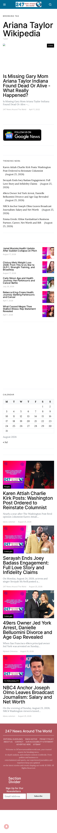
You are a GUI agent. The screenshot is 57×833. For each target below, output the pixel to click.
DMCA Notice (31, 739)
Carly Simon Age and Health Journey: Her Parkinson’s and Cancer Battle (19, 280)
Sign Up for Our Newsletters (14, 790)
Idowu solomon (9, 522)
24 (6, 425)
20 (28, 421)
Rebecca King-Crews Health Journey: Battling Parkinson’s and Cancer (19, 294)
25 (14, 425)
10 (7, 416)
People (7, 487)
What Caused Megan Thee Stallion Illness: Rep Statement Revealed (19, 309)
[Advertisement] (28, 355)
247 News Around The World (14, 109)
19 (21, 421)
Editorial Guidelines (13, 739)
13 (28, 416)
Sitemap (37, 744)
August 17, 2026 (9, 254)
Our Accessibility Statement (39, 742)
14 (35, 416)
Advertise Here (23, 744)
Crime (50, 45)
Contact (19, 742)
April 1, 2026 (8, 315)
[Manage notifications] (6, 826)
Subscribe (38, 796)
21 (35, 421)
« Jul (5, 442)
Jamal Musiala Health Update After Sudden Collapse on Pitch (20, 249)
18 (14, 421)
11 (14, 416)
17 (7, 421)
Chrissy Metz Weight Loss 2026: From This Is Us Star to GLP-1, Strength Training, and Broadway (19, 266)
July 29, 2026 (8, 286)
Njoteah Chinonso (10, 651)
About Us (8, 742)
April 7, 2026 (8, 301)
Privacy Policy (47, 739)
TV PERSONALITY (11, 681)
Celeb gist (8, 551)
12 (21, 416)
